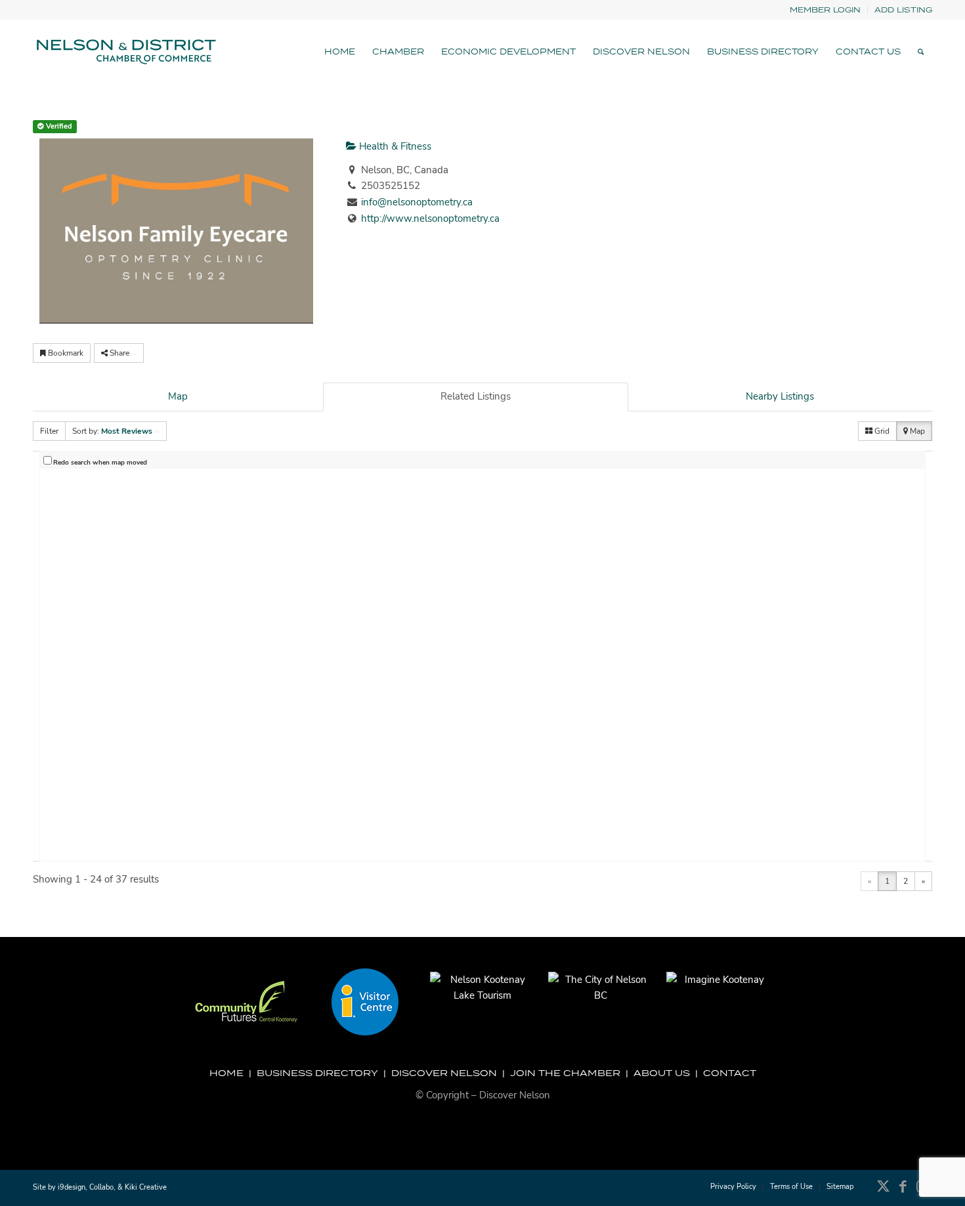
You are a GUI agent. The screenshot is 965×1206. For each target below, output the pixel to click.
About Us (661, 1073)
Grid (881, 431)
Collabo (101, 1187)
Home (226, 1073)
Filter (49, 431)
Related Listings (475, 396)
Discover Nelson (444, 1073)
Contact (729, 1073)
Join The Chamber (565, 1073)
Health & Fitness (393, 146)
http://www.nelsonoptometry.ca (430, 218)
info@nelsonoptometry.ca (417, 202)
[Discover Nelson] (125, 52)
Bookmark (64, 353)
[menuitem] (825, 10)
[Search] (920, 52)
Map (178, 396)
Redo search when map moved (100, 462)
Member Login (825, 9)
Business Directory (317, 1073)
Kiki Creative (146, 1187)
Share (119, 353)
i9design (71, 1187)
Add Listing (903, 9)
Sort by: (112, 431)
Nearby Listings (780, 396)
